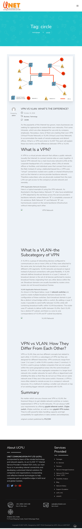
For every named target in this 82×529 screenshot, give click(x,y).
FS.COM (47, 419)
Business (27, 117)
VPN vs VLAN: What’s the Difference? (44, 108)
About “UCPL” (60, 475)
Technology (33, 117)
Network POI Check (62, 473)
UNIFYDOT (66, 525)
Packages (59, 459)
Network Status (61, 486)
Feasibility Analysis (62, 479)
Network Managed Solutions (65, 470)
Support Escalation (62, 489)
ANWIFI (58, 496)
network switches (59, 292)
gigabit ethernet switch (54, 406)
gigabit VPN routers (61, 409)
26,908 (26, 120)
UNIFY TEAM (40, 525)
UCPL (55, 525)
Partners (59, 466)
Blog (57, 482)
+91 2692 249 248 (23, 504)
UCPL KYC (59, 493)
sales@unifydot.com (59, 504)
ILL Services (60, 463)
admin (14, 115)
